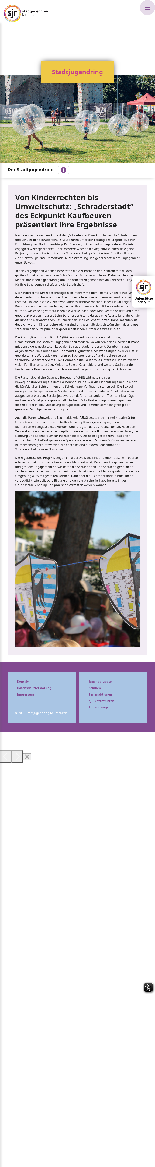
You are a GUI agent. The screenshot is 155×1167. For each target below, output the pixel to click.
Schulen (95, 688)
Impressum (25, 694)
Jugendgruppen (100, 681)
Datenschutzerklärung (34, 688)
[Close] (27, 756)
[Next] (17, 756)
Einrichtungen (100, 707)
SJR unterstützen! (102, 701)
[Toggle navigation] (63, 170)
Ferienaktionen (100, 694)
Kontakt (23, 681)
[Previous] (5, 756)
